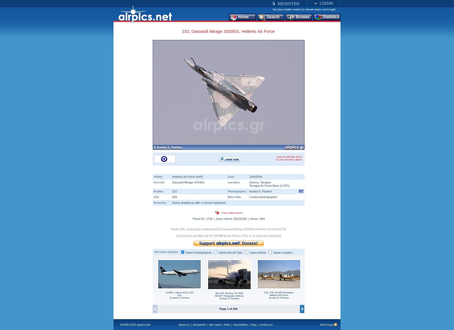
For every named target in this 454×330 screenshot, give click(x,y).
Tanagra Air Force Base (264, 185)
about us (184, 324)
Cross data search (232, 212)
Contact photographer (263, 197)
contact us (266, 324)
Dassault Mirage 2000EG (188, 182)
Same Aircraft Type (230, 252)
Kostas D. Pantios (260, 191)
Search (273, 17)
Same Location (282, 252)
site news (215, 324)
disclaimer (199, 324)
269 (174, 197)
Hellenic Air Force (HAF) (187, 176)
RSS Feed (327, 325)
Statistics (331, 17)
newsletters (240, 324)
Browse (303, 17)
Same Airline (258, 252)
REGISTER (289, 3)
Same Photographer (198, 252)
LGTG (284, 185)
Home (243, 17)
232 (174, 191)
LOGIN (326, 3)
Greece (254, 182)
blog (254, 324)
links (227, 324)
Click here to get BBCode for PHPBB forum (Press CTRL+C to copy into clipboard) (228, 236)
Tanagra (265, 182)
